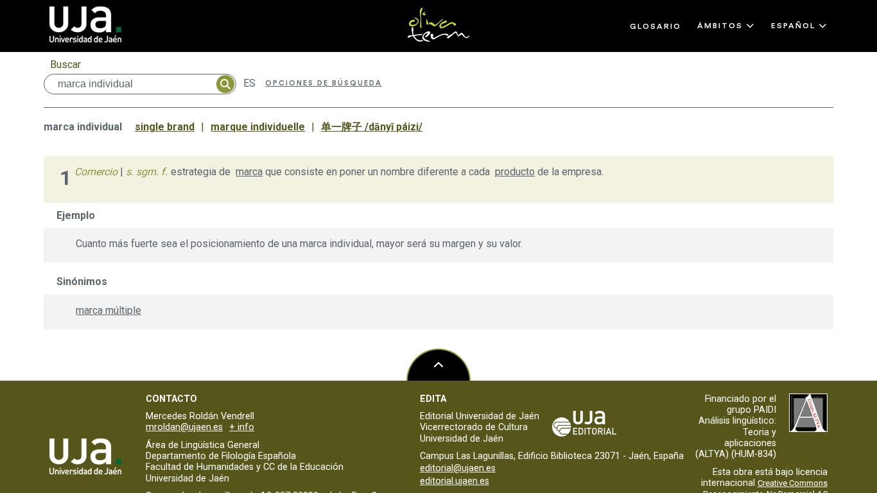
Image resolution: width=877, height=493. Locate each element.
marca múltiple (108, 310)
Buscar (65, 64)
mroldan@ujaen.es (184, 427)
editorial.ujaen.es (454, 481)
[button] (726, 25)
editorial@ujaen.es (458, 468)
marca (249, 172)
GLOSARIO (655, 26)
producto (515, 172)
